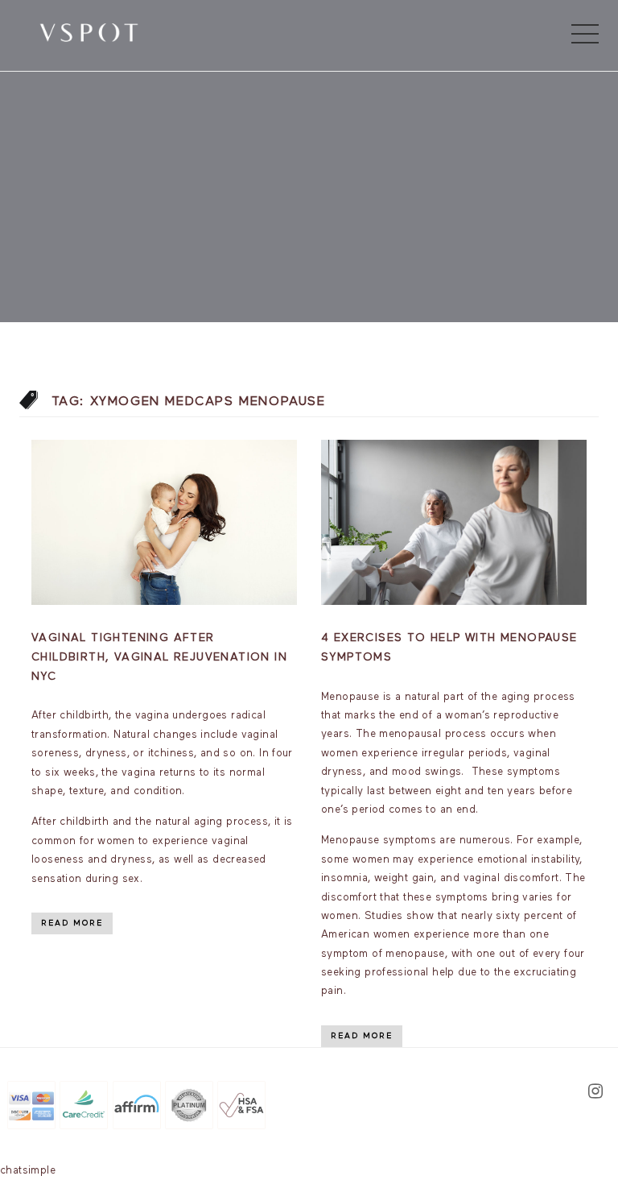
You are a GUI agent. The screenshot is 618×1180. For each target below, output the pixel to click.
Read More (72, 923)
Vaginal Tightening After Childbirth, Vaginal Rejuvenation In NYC (159, 657)
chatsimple (28, 1171)
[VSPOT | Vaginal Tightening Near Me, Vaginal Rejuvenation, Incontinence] (89, 31)
